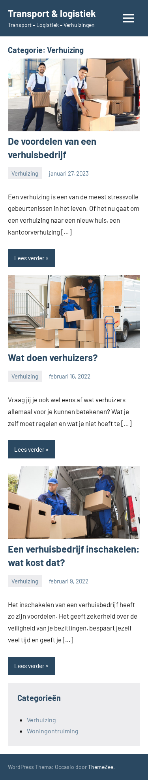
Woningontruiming (53, 731)
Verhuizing (24, 173)
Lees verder (29, 257)
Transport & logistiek (52, 13)
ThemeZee (100, 766)
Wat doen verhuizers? (53, 357)
